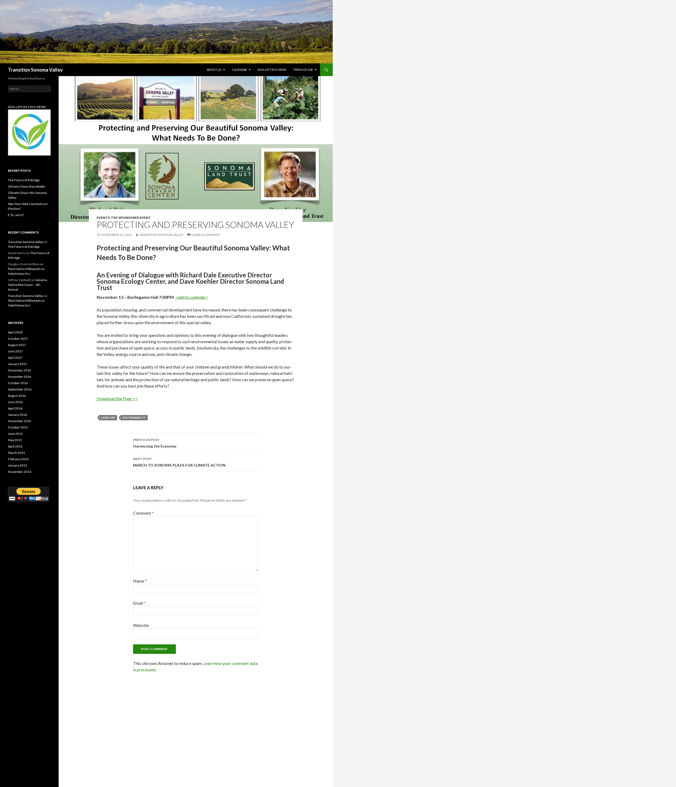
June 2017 (15, 351)
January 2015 (17, 465)
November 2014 (19, 472)
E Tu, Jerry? (16, 215)
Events (103, 218)
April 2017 (15, 358)
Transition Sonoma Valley (35, 70)
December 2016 (19, 370)
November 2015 (19, 421)
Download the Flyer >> (117, 398)
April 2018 (15, 332)
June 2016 (15, 402)
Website (141, 625)
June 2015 (15, 434)
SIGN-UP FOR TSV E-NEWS (27, 107)
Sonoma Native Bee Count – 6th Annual (27, 284)
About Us (214, 69)
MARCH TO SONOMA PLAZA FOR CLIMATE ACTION (179, 462)
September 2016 (19, 389)
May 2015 (15, 440)
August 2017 (17, 345)
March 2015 (16, 453)
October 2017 (18, 339)
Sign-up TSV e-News (271, 69)
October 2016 (18, 383)
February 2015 (18, 459)
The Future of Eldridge (24, 180)
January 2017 (17, 364)
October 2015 (18, 427)
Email (139, 603)
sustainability (134, 417)
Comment (143, 512)
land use (108, 417)
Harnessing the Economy (154, 443)
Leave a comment (205, 235)
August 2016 (17, 396)
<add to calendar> (191, 297)
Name (140, 580)
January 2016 (17, 415)
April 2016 (15, 408)
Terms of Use (303, 69)
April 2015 (15, 446)
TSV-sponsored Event (131, 218)
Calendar (239, 69)
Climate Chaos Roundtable (26, 186)
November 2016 (19, 377)
